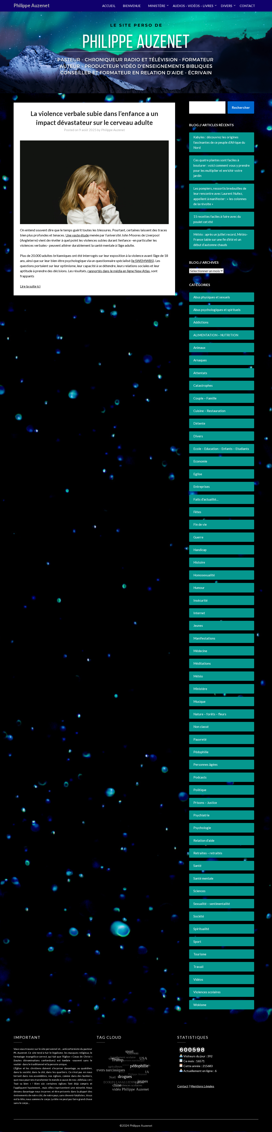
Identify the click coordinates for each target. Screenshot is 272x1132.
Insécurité (200, 600)
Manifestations (204, 638)
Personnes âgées (205, 764)
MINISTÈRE (156, 6)
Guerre (198, 537)
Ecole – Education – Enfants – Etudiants (221, 449)
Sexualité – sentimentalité (211, 904)
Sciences (199, 891)
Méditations (202, 663)
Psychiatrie (201, 815)
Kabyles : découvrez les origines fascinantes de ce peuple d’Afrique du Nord (219, 142)
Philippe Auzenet (32, 5)
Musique (199, 701)
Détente (199, 423)
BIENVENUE (132, 6)
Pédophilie (200, 752)
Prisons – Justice (205, 802)
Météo (198, 676)
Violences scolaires (207, 992)
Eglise (197, 474)
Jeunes (198, 625)
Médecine (200, 651)
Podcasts (200, 777)
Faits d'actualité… (205, 499)
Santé (197, 865)
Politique (199, 790)
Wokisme (199, 1005)
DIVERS (226, 6)
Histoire (199, 562)
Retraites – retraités (207, 853)
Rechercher (241, 107)
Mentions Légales (202, 1086)
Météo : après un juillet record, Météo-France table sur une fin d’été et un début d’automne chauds (220, 239)
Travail (198, 967)
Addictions (200, 322)
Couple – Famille (205, 398)
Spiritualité (201, 929)
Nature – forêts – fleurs (209, 714)
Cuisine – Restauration (209, 411)
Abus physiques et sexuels (211, 297)
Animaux (199, 347)
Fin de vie (200, 524)
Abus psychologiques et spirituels (217, 310)
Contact (182, 1086)
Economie (200, 461)
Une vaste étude (77, 235)
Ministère (200, 689)
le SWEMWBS (142, 261)
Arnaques (200, 360)
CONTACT (247, 6)
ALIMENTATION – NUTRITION (215, 335)
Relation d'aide (203, 840)
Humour (199, 588)
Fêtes (197, 512)
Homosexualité (204, 575)
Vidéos (198, 979)
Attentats (200, 373)
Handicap (200, 550)
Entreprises (201, 486)
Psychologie (202, 828)
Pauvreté (200, 739)
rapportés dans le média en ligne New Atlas (119, 271)
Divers (198, 436)
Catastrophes (203, 385)
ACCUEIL (108, 6)
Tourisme (199, 954)
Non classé (201, 726)
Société (198, 916)
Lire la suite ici (30, 286)
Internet (199, 613)
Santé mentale (203, 878)
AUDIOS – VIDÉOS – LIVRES (193, 6)
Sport (197, 941)
